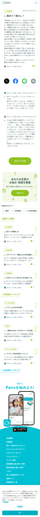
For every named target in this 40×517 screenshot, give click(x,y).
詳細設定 (20, 506)
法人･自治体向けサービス (15, 475)
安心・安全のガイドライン (15, 445)
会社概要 (9, 438)
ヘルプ (8, 471)
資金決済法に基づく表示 (14, 467)
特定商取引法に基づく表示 (15, 464)
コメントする (20, 161)
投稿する (20, 193)
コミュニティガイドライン (15, 449)
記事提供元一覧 (11, 482)
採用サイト (10, 478)
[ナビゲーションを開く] (35, 2)
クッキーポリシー (12, 456)
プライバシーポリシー (14, 453)
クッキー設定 (11, 460)
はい (20, 513)
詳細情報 (6, 502)
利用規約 (9, 442)
